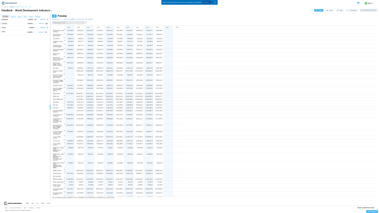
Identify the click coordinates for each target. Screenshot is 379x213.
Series (3, 27)
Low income (56, 141)
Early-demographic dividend (58, 50)
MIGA (42, 203)
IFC (37, 203)
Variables (5, 17)
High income (56, 93)
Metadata (353, 10)
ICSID (48, 203)
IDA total (55, 108)
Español (17, 7)
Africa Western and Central (57, 35)
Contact (38, 207)
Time (3, 32)
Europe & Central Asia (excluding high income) (58, 76)
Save (25, 17)
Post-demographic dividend (58, 189)
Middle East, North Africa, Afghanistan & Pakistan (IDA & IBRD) (58, 165)
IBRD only (56, 96)
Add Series (79, 19)
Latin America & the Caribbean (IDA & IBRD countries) (57, 126)
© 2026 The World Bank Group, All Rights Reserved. (18, 210)
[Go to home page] (359, 3)
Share (31, 17)
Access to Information (15, 207)
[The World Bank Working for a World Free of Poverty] (9, 3)
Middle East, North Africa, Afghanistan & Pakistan (58, 149)
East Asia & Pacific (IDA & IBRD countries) (57, 64)
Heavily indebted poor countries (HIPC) (57, 89)
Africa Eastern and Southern (58, 31)
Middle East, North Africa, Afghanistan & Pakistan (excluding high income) (58, 157)
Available (30, 19)
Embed (37, 17)
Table (320, 10)
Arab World (56, 38)
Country (4, 23)
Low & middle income (57, 137)
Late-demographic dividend (58, 111)
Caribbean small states (57, 42)
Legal (6, 207)
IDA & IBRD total (58, 99)
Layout (13, 17)
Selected (42, 19)
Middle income (57, 170)
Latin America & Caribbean (57, 115)
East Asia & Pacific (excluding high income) (58, 59)
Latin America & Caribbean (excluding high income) (57, 120)
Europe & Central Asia (58, 71)
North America (57, 173)
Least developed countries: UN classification (57, 133)
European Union (57, 85)
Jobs (25, 207)
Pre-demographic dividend (58, 193)
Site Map (31, 207)
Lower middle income (57, 144)
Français (22, 7)
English (12, 7)
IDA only (55, 105)
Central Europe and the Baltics (57, 46)
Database (4, 19)
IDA (33, 203)
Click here (206, 2)
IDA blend (56, 102)
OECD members (57, 179)
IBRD (27, 203)
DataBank (7, 10)
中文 (30, 7)
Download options (368, 10)
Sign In (370, 3)
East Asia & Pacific (56, 54)
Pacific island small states (57, 185)
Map (341, 10)
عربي (26, 7)
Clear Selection (56, 19)
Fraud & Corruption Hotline (365, 207)
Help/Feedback (372, 211)
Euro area (56, 68)
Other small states (58, 182)
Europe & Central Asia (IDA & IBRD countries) (58, 81)
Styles (20, 17)
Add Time (88, 19)
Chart (331, 10)
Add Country (69, 19)
